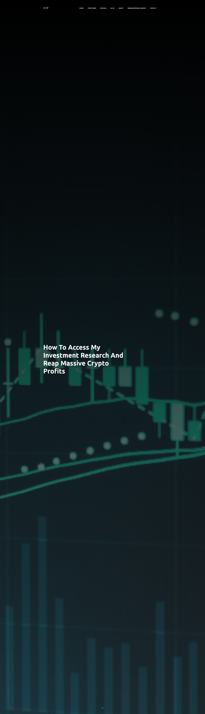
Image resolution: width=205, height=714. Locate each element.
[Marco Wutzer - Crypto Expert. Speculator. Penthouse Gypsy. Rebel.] (46, 8)
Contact (153, 8)
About (121, 8)
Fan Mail (103, 8)
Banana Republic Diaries (137, 8)
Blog (112, 8)
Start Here (92, 8)
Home (81, 8)
